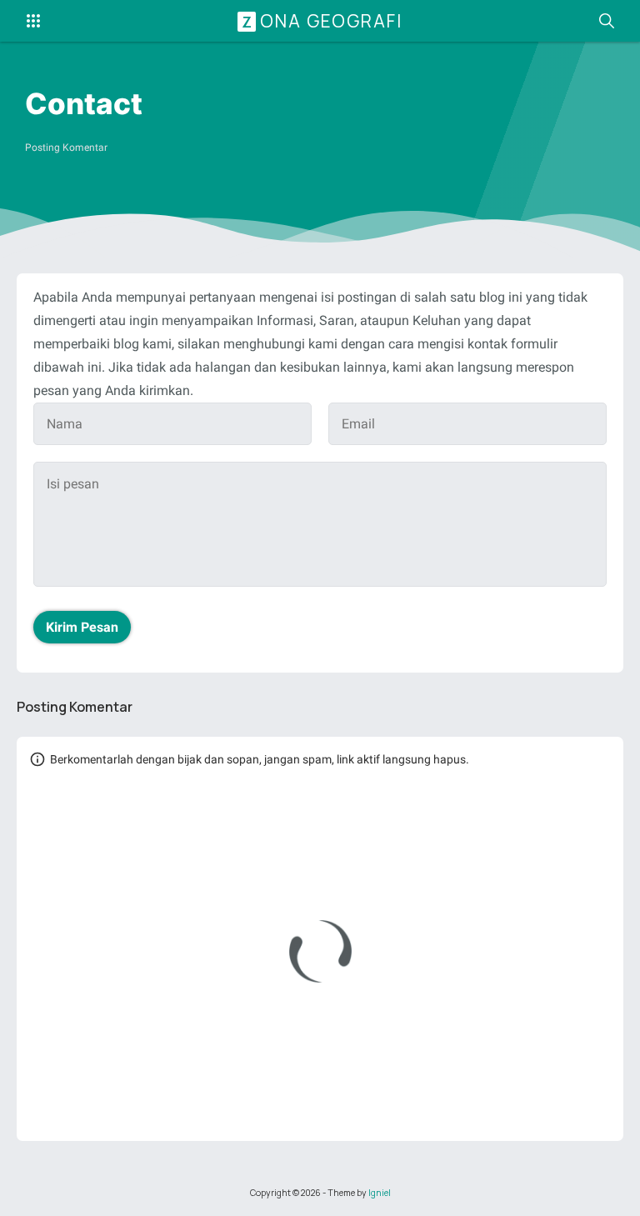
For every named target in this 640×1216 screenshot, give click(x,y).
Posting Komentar (66, 147)
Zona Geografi (322, 21)
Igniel (379, 1192)
